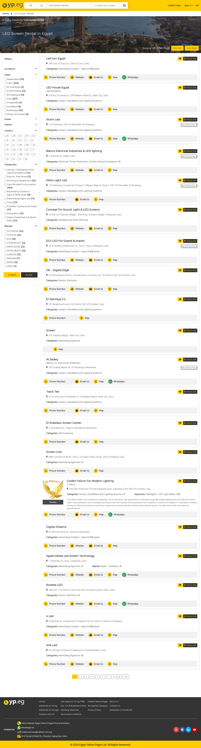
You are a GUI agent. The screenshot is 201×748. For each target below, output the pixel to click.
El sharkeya (15, 94)
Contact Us (115, 706)
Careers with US (46, 714)
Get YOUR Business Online (73, 706)
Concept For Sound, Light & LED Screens (73, 209)
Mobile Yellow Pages (98, 701)
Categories (10, 164)
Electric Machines (19, 176)
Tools (12, 202)
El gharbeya (15, 87)
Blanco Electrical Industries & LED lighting (74, 151)
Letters (8, 130)
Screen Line (54, 452)
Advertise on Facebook (121, 710)
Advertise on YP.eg (48, 706)
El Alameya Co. (56, 299)
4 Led (50, 616)
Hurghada (14, 102)
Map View (177, 48)
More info (191, 58)
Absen (103, 566)
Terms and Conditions (71, 714)
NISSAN (13, 258)
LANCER (14, 254)
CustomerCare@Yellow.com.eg (36, 732)
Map (115, 77)
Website (79, 77)
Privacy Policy (94, 710)
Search (13, 275)
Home (5, 13)
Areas (7, 119)
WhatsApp (132, 77)
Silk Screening (65, 433)
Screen (50, 330)
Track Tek (52, 391)
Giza (12, 98)
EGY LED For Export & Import (65, 240)
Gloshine (113, 566)
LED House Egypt (57, 87)
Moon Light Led (56, 180)
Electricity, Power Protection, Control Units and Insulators (87, 161)
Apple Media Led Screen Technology (70, 556)
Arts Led (51, 645)
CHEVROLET (16, 242)
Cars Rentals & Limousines (21, 186)
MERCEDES (16, 246)
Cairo (13, 83)
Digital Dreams (56, 527)
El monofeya (16, 90)
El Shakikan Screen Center (63, 423)
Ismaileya (14, 106)
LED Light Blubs (166, 494)
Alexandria (15, 79)
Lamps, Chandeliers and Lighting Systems (20, 171)
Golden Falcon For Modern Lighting (90, 481)
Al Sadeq (52, 359)
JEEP (12, 266)
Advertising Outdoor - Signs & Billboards (19, 193)
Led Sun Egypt (55, 58)
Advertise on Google (49, 710)
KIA (11, 238)
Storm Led (53, 119)
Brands (8, 226)
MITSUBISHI (16, 250)
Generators (15, 213)
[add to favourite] (180, 59)
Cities (7, 75)
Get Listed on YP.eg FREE (73, 701)
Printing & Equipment (21, 180)
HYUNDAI (15, 231)
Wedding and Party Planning (73, 220)
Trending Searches (70, 710)
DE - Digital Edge (57, 270)
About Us (114, 701)
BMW (12, 262)
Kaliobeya (15, 110)
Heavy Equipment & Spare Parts (21, 219)
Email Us (98, 77)
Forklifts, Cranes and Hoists (22, 208)
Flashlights (151, 494)
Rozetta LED (54, 585)
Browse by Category (98, 706)
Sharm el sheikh (18, 114)
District (8, 124)
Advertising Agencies (21, 198)
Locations (9, 69)
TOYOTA (14, 235)
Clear (30, 275)
